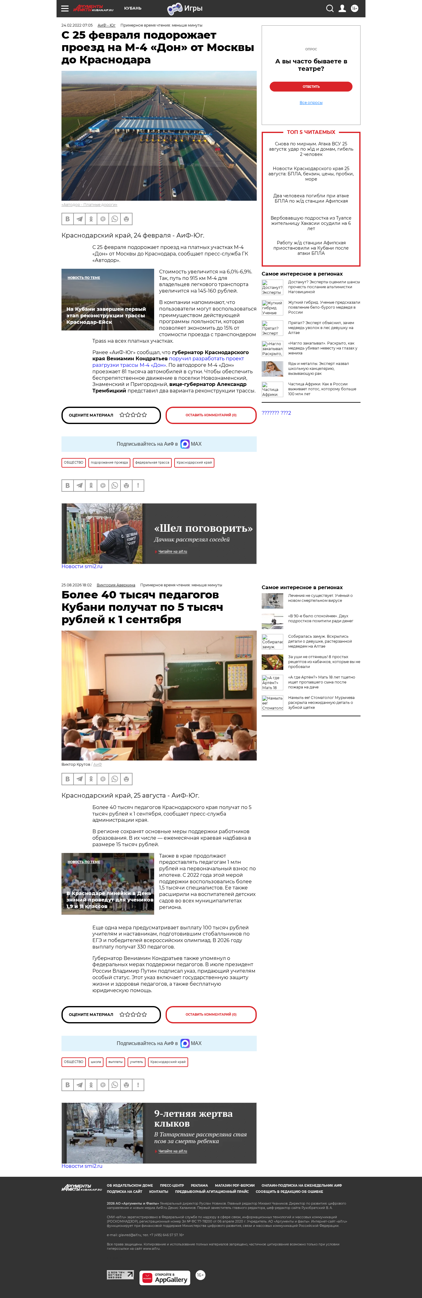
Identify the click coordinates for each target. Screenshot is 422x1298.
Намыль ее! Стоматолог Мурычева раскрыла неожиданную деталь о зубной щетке (321, 702)
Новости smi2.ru (82, 566)
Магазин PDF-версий (235, 1186)
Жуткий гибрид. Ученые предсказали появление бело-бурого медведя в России (324, 307)
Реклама (199, 1186)
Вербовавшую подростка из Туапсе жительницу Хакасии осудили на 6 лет (311, 223)
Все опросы (311, 103)
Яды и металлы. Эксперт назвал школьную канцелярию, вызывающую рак (318, 368)
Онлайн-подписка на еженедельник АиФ (302, 1186)
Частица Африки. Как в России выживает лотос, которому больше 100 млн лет (322, 389)
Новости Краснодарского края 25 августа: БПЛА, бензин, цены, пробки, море (311, 174)
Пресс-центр (172, 1186)
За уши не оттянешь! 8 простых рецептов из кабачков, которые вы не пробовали (324, 661)
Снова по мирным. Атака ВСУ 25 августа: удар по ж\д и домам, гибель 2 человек (311, 149)
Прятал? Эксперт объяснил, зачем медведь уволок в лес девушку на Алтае (321, 327)
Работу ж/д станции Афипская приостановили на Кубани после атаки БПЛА (311, 248)
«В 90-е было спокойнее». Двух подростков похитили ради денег (320, 618)
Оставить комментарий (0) (211, 415)
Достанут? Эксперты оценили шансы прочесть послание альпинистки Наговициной (324, 287)
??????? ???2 (276, 413)
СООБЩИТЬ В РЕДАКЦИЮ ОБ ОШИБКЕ (289, 1192)
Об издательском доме (130, 1186)
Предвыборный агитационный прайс (212, 1192)
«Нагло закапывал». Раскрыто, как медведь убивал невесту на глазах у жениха (322, 348)
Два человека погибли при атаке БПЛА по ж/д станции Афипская (311, 198)
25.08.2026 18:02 (76, 585)
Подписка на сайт (124, 1192)
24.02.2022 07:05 (77, 25)
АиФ (97, 764)
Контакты (158, 1192)
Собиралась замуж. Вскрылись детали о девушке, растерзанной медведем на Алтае (320, 641)
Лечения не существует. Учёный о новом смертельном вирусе (320, 598)
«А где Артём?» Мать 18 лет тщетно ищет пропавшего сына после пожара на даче (321, 682)
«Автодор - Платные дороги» (89, 204)
